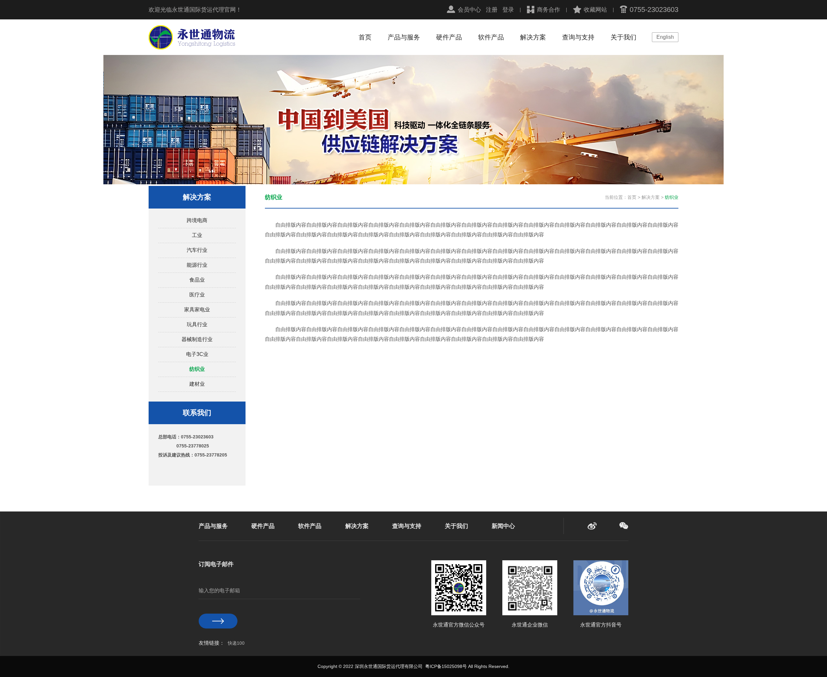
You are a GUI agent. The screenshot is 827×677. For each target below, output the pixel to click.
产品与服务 (404, 37)
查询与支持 (578, 37)
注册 (491, 9)
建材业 (197, 384)
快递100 (236, 643)
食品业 (197, 280)
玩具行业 (197, 324)
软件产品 (491, 37)
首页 (365, 37)
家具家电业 (197, 309)
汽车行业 (197, 250)
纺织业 (197, 369)
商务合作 (548, 9)
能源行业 (197, 265)
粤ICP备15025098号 (446, 666)
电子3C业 (197, 354)
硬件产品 (449, 37)
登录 (508, 9)
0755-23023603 (654, 9)
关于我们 (623, 37)
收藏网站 (595, 9)
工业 (197, 235)
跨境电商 (197, 220)
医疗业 (197, 294)
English (665, 37)
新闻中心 (503, 526)
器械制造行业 (197, 339)
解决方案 (533, 37)
